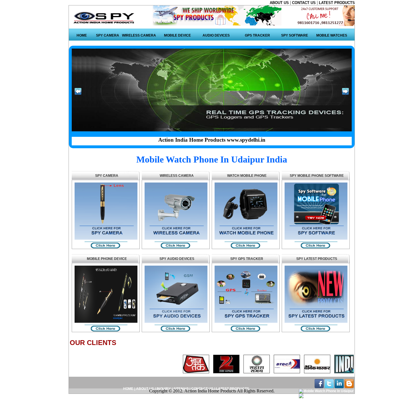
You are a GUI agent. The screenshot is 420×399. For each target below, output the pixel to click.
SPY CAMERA (107, 35)
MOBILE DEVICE (177, 35)
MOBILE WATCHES (331, 35)
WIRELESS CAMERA (139, 35)
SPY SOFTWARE (294, 35)
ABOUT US (280, 3)
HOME (82, 35)
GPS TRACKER (257, 35)
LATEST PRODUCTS (337, 3)
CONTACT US (304, 3)
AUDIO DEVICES (216, 35)
